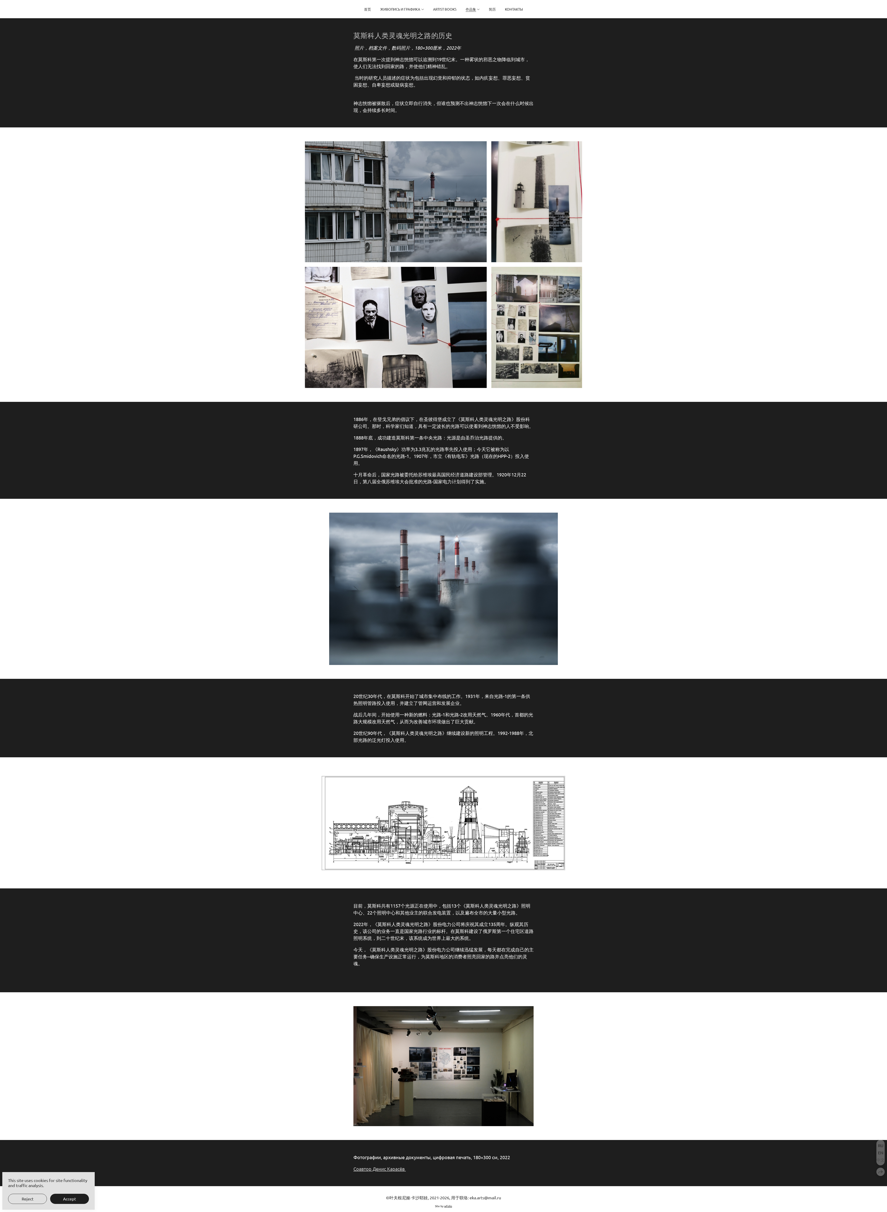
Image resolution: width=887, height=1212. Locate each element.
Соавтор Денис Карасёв (379, 1169)
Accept (69, 1198)
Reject (27, 1198)
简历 (492, 9)
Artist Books (444, 9)
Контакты (514, 9)
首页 (367, 9)
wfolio (448, 1206)
